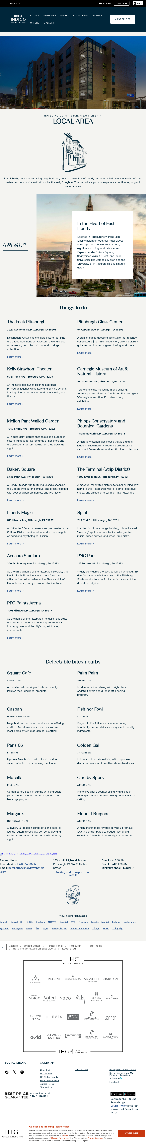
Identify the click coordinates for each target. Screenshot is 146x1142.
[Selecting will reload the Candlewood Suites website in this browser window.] (110, 1036)
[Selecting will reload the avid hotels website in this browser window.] (35, 1036)
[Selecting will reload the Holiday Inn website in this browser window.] (92, 1017)
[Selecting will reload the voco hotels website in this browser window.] (65, 998)
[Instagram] (22, 1072)
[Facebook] (7, 1072)
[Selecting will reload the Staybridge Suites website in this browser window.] (73, 1036)
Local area (81, 15)
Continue (132, 1133)
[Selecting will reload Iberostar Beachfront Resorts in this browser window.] (112, 998)
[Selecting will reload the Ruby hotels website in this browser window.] (81, 998)
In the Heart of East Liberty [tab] (15, 245)
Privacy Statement (95, 1138)
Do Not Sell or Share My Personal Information (121, 1074)
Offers (34, 23)
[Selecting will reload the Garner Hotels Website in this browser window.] (110, 1017)
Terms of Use (81, 1069)
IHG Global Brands (49, 1077)
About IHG (45, 1070)
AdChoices (115, 1078)
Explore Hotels (47, 1084)
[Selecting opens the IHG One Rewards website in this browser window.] (73, 1051)
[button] (138, 3)
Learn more (118, 1105)
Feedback (114, 1082)
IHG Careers (46, 1073)
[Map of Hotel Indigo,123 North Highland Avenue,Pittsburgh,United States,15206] (28, 854)
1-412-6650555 (26, 864)
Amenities (49, 15)
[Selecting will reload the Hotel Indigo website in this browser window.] (34, 998)
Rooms (34, 15)
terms (65, 1135)
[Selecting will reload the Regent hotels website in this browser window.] (54, 978)
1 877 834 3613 (39, 1096)
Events (97, 15)
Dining (64, 15)
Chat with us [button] (14, 4)
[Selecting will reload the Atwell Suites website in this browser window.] (54, 1036)
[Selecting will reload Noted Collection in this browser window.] (49, 998)
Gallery (49, 23)
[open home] (4, 947)
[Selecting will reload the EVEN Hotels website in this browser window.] (54, 1017)
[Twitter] (14, 1072)
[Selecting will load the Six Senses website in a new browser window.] (35, 978)
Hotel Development (49, 1080)
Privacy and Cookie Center (123, 1069)
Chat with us (46, 1087)
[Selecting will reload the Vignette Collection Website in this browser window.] (92, 978)
